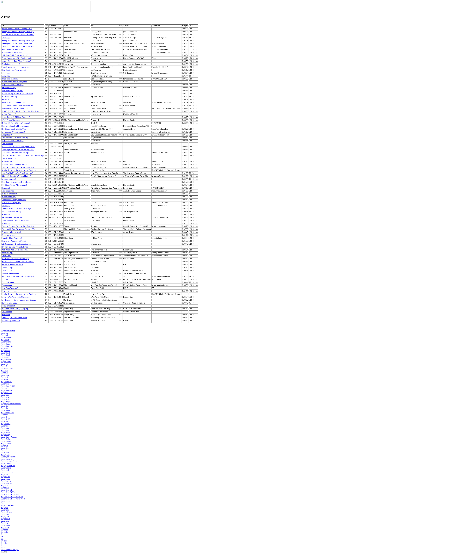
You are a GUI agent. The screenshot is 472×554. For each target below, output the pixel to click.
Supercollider (6, 359)
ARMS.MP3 (7, 99)
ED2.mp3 (5, 279)
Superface (5, 395)
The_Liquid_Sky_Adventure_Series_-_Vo (18, 229)
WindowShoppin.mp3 (10, 273)
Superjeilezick (6, 512)
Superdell (4, 370)
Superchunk (5, 355)
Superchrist (5, 353)
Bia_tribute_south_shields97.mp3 (15, 129)
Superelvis (5, 384)
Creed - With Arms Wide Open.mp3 (16, 297)
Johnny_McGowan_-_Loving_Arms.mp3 (18, 32)
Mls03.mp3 (6, 37)
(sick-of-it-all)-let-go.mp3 (11, 203)
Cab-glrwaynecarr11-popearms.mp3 (16, 67)
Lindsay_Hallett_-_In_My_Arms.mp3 (16, 208)
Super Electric (6, 382)
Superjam (4, 508)
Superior (4, 503)
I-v (2, 536)
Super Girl (5, 448)
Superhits (4, 485)
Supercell (4, 335)
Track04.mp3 (7, 270)
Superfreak (5, 421)
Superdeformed (7, 368)
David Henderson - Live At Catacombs (17, 58)
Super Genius (6, 443)
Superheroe (5, 479)
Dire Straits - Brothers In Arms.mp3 (15, 152)
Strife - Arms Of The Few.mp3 (13, 102)
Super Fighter (6, 401)
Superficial (5, 399)
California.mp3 (7, 267)
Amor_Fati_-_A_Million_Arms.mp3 (16, 117)
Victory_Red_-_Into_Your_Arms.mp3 (16, 61)
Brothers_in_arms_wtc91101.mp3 (15, 247)
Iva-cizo (4, 541)
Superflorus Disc (7, 413)
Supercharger (6, 342)
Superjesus (5, 514)
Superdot (4, 373)
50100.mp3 (6, 73)
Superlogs (5, 521)
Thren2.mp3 (6, 256)
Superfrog (5, 428)
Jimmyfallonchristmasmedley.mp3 (15, 108)
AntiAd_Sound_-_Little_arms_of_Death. (18, 262)
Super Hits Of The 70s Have (12, 497)
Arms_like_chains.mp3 (11, 79)
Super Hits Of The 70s (10, 494)
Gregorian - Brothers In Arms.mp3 (15, 164)
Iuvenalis (4, 532)
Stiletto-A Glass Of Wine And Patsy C (16, 176)
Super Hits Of (6, 490)
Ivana (3, 547)
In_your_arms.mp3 (9, 179)
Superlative (5, 519)
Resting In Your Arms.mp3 (12, 211)
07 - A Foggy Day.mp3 (11, 120)
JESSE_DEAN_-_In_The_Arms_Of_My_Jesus (20, 111)
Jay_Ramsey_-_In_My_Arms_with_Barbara (19, 300)
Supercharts (5, 344)
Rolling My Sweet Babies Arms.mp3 (16, 123)
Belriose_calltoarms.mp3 (11, 232)
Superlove (5, 523)
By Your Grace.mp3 (9, 303)
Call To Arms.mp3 (9, 158)
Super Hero (5, 477)
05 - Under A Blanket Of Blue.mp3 (15, 259)
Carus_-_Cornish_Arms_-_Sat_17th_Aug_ (18, 46)
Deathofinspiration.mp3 (11, 64)
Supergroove (6, 468)
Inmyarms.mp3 (7, 253)
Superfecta (5, 397)
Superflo (4, 408)
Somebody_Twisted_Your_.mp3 (14, 318)
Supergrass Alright (8, 457)
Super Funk (5, 432)
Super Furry (5, 435)
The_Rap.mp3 (7, 144)
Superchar (5, 340)
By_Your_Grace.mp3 (10, 96)
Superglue (5, 450)
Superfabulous (6, 393)
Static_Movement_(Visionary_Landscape (18, 276)
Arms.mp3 (6, 188)
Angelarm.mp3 (7, 161)
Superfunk (5, 430)
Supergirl (4, 446)
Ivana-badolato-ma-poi (10, 550)
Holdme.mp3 (7, 312)
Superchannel (6, 337)
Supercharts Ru (7, 346)
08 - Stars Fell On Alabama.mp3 (14, 185)
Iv (2, 534)
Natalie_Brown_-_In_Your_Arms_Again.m (19, 170)
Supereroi (4, 388)
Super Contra (6, 362)
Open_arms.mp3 (8, 235)
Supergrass (5, 455)
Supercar (4, 333)
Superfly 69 (5, 419)
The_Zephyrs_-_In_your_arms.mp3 (15, 138)
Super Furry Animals (9, 437)
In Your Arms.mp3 (9, 114)
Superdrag (5, 375)
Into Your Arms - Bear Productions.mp (16, 244)
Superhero (5, 474)
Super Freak (5, 424)
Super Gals (5, 439)
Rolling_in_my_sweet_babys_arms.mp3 (17, 93)
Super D (4, 366)
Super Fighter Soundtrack (11, 404)
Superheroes (6, 481)
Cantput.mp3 (7, 135)
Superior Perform (7, 505)
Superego (4, 379)
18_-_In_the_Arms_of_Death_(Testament (18, 35)
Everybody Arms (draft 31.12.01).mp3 (16, 182)
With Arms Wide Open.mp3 (12, 91)
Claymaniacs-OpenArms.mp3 (13, 132)
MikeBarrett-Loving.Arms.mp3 (14, 200)
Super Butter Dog (8, 331)
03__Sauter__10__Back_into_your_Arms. (18, 147)
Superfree (4, 426)
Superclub (5, 357)
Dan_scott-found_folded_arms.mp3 (15, 126)
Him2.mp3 (6, 76)
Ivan (2, 545)
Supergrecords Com (8, 461)
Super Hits (5, 488)
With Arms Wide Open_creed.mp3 (15, 55)
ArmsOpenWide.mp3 (10, 288)
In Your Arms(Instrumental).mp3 (14, 82)
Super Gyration (7, 472)
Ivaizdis (4, 543)
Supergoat (5, 452)
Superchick (5, 351)
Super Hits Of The (8, 492)
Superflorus (5, 410)
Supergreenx (6, 463)
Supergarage (6, 441)
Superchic (5, 348)
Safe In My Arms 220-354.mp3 (14, 241)
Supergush (5, 470)
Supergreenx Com (8, 466)
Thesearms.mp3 (8, 191)
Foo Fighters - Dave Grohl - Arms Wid (17, 43)
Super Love (5, 525)
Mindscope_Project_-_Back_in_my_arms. (18, 150)
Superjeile (5, 510)
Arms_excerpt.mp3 (9, 291)
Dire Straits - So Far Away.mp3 (14, 70)
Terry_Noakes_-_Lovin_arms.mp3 (15, 220)
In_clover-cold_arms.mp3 (12, 52)
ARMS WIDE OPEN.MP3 (12, 264)
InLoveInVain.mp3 (9, 88)
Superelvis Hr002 (8, 386)
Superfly (4, 417)
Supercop (4, 364)
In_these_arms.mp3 (9, 194)
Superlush (5, 527)
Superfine (4, 406)
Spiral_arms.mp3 (8, 306)
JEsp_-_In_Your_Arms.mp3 (12, 85)
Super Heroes (6, 483)
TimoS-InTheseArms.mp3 (12, 238)
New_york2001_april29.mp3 (13, 49)
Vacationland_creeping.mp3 (12, 217)
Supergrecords (6, 459)
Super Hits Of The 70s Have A (13, 499)
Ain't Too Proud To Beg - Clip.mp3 (15, 309)
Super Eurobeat (7, 390)
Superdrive (5, 377)
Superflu (4, 415)
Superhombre (6, 501)
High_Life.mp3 (8, 282)
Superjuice (5, 516)
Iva (2, 539)
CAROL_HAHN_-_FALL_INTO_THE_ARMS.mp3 (23, 155)
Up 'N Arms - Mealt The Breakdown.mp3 (18, 105)
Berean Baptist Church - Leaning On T (17, 29)
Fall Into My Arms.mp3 (11, 321)
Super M (4, 530)
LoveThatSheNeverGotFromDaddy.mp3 (17, 173)
